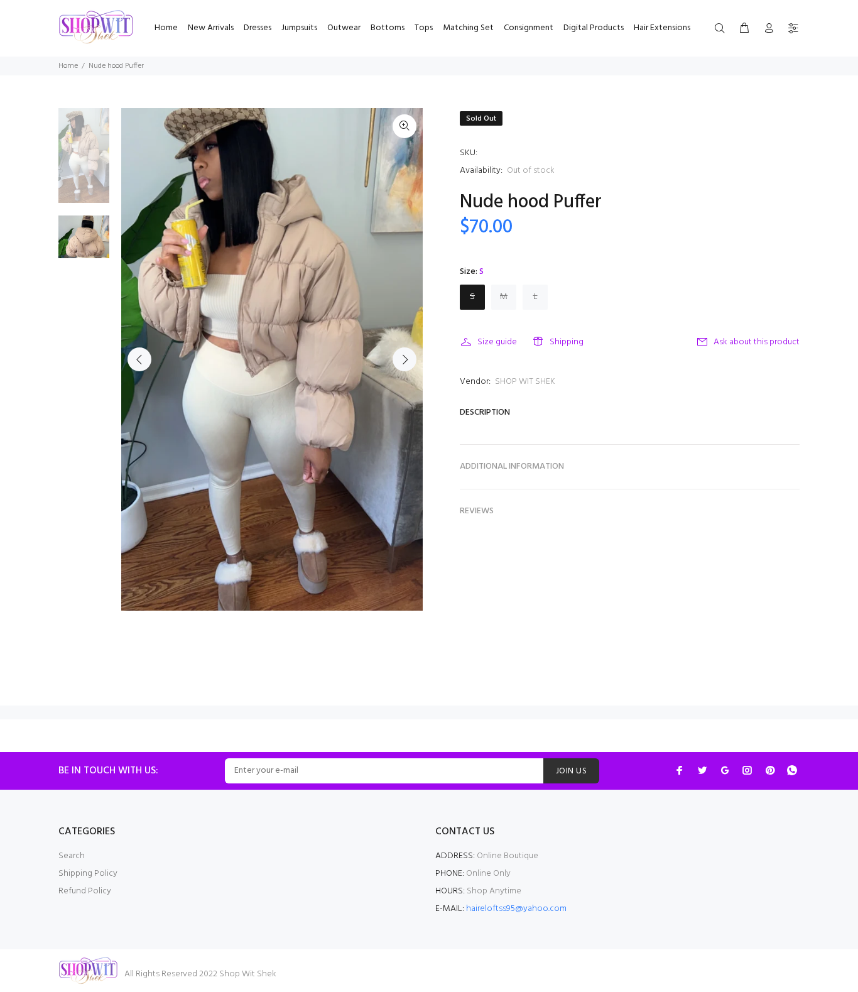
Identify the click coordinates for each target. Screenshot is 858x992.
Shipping (567, 342)
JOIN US (571, 771)
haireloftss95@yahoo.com (516, 909)
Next (404, 359)
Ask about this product (757, 342)
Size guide (497, 342)
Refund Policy (84, 891)
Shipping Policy (87, 873)
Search (71, 856)
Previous (139, 359)
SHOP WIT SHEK (525, 381)
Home (68, 66)
